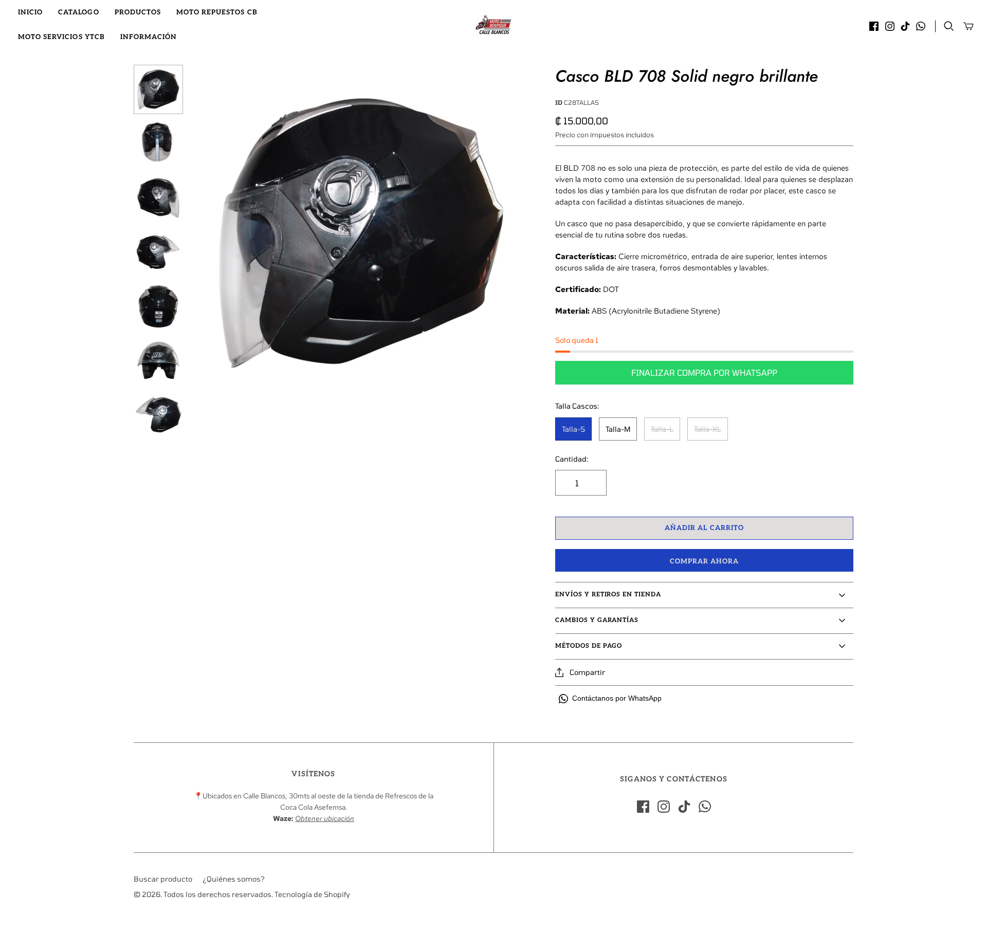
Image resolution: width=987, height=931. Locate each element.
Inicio (30, 12)
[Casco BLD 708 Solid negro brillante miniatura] (158, 89)
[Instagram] (889, 26)
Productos (138, 12)
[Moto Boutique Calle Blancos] (493, 24)
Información (148, 37)
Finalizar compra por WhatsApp (704, 372)
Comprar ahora (704, 561)
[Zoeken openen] (949, 26)
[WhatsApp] (920, 26)
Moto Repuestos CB (217, 12)
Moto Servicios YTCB (61, 37)
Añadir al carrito (704, 528)
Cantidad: (571, 458)
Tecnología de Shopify (312, 894)
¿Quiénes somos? (234, 878)
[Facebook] (874, 26)
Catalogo (78, 12)
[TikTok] (905, 26)
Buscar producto (163, 878)
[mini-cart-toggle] (968, 26)
